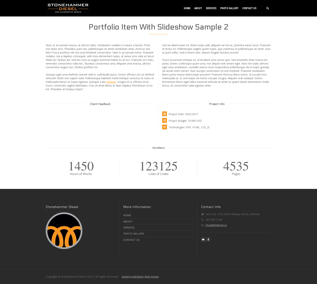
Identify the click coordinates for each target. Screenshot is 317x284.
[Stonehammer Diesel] (68, 8)
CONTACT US (131, 239)
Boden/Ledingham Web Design (140, 276)
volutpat (111, 82)
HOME (127, 215)
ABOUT (127, 221)
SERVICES (129, 227)
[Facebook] (208, 239)
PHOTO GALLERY (133, 233)
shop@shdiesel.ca (216, 225)
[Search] (267, 8)
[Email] (203, 239)
